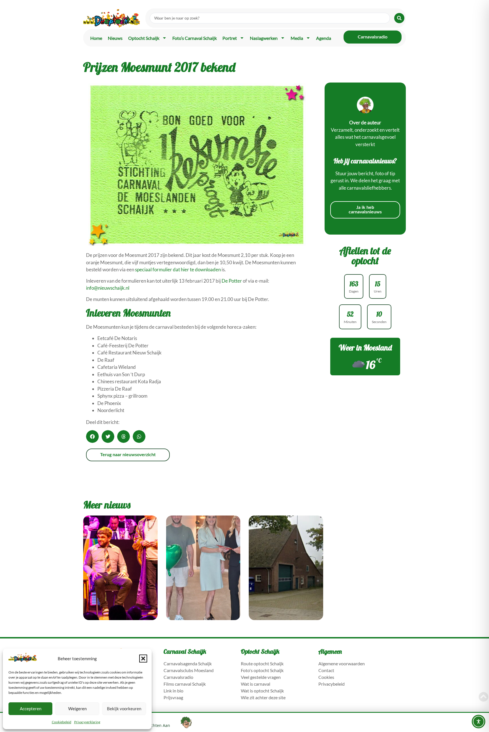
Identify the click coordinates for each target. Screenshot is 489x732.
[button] (143, 658)
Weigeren (77, 708)
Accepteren (30, 708)
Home (96, 38)
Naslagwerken (264, 38)
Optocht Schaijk (143, 38)
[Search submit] (399, 18)
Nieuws (115, 38)
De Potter (232, 281)
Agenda (323, 38)
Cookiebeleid (61, 722)
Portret (229, 38)
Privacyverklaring (87, 722)
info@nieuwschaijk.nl (107, 288)
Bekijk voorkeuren (124, 708)
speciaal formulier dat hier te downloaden (178, 269)
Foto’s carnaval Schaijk (194, 38)
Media (297, 38)
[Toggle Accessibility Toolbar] (478, 721)
